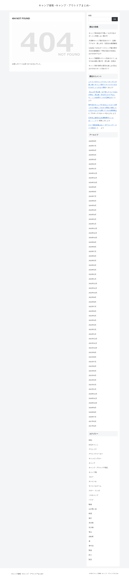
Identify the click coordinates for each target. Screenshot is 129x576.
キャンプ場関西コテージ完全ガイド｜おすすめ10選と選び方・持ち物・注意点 (103, 59)
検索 (90, 15)
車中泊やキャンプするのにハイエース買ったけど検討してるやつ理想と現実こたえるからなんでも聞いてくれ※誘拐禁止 (102, 107)
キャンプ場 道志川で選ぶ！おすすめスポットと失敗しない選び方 (102, 34)
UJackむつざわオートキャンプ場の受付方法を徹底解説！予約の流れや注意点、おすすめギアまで (103, 51)
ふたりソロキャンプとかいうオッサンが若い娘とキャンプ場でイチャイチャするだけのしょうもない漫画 (102, 84)
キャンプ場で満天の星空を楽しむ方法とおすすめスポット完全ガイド (103, 67)
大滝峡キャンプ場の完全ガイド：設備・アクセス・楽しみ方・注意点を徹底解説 (103, 42)
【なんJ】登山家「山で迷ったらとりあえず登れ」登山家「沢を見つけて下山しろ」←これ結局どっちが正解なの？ (103, 94)
